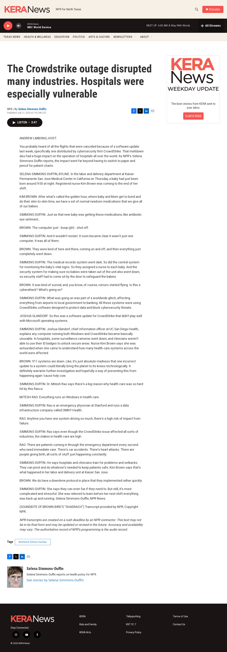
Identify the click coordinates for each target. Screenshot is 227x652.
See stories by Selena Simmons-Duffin (55, 580)
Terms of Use (180, 616)
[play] (8, 26)
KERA (82, 616)
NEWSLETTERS (123, 36)
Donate (214, 9)
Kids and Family (88, 624)
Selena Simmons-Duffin (32, 109)
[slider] (24, 25)
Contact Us (179, 624)
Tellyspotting (133, 616)
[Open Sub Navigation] (135, 36)
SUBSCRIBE (193, 116)
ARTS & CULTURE (99, 36)
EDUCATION (61, 36)
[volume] (19, 26)
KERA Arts (85, 632)
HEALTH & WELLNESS (37, 36)
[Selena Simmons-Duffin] (15, 577)
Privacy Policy (133, 632)
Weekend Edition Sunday (33, 542)
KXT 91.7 (131, 624)
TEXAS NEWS (12, 36)
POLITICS (79, 36)
